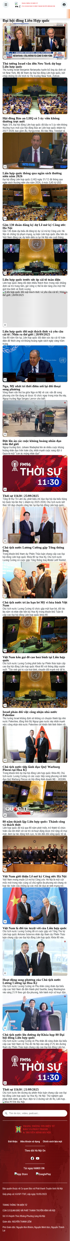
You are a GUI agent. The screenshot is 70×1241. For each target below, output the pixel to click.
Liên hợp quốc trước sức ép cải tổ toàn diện (31, 279)
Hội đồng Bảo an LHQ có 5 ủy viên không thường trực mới (31, 120)
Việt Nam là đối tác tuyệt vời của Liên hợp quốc (35, 928)
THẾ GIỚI (60, 13)
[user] (64, 4)
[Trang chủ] (23, 13)
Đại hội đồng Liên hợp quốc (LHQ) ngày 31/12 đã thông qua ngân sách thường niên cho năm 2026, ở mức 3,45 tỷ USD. (33, 181)
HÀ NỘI (47, 13)
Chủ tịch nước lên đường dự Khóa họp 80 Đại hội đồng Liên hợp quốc (33, 1036)
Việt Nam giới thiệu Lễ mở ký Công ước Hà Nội (34, 876)
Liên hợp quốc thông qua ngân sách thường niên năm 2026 (32, 175)
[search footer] (6, 1113)
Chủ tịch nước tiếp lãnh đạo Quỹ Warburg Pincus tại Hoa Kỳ (31, 768)
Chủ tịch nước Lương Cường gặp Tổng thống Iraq (33, 549)
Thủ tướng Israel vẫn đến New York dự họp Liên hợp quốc (32, 65)
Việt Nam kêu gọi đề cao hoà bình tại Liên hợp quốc (34, 659)
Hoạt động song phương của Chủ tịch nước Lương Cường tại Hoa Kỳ (32, 981)
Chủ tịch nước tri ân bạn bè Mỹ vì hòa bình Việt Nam (35, 604)
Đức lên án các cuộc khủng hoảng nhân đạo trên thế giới (32, 443)
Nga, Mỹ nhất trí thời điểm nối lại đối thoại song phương (32, 388)
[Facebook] (32, 1159)
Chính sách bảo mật (52, 1141)
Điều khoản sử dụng (30, 1141)
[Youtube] (37, 1159)
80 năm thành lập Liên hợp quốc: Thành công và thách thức (34, 823)
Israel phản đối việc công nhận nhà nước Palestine (30, 714)
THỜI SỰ (34, 13)
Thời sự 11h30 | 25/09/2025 (21, 496)
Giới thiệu (12, 1141)
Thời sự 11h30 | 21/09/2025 (21, 1089)
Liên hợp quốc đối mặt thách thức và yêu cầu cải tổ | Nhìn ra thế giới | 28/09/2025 (33, 333)
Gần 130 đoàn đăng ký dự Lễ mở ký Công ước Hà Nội (34, 226)
